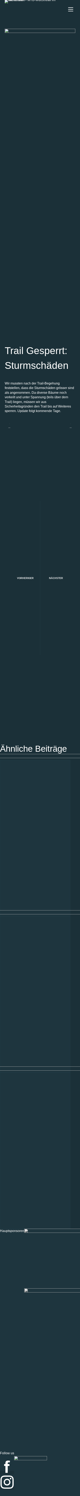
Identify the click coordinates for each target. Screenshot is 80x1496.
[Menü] (70, 9)
